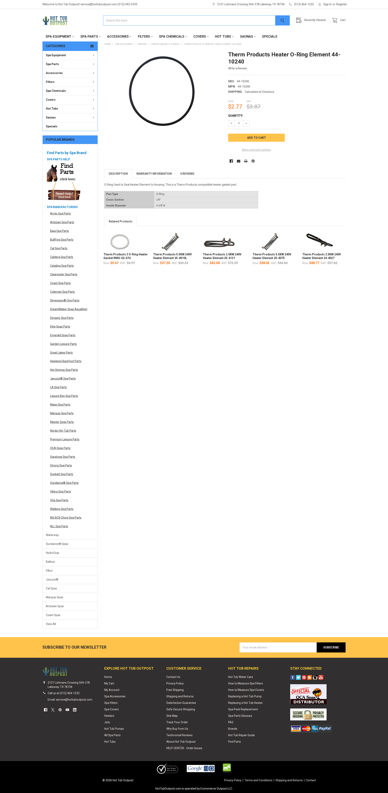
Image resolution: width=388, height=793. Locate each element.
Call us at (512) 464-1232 (64, 693)
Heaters (109, 715)
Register (341, 4)
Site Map (172, 715)
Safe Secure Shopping (180, 709)
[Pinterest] (253, 161)
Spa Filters (111, 702)
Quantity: (235, 115)
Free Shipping (175, 689)
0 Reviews (187, 173)
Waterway (52, 535)
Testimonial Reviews (179, 735)
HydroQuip (52, 552)
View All (51, 624)
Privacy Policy (175, 683)
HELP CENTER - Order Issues (184, 748)
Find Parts (234, 741)
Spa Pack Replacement (243, 709)
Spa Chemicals (171, 36)
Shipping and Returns (180, 696)
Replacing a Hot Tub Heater (245, 702)
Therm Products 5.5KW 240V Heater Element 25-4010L (172, 256)
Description (118, 173)
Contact (311, 780)
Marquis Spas (54, 597)
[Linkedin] (75, 710)
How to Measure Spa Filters (245, 683)
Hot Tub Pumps (114, 728)
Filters (144, 36)
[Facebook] (231, 161)
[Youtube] (67, 710)
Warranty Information (154, 173)
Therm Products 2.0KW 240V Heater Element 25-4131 (222, 256)
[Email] (238, 161)
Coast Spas (53, 615)
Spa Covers (111, 709)
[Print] (246, 161)
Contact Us (173, 677)
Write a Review (237, 68)
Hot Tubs (223, 36)
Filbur (49, 570)
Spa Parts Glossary (240, 715)
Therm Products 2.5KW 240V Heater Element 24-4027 (321, 256)
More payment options (256, 149)
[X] (53, 710)
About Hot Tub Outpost (181, 741)
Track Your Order (177, 722)
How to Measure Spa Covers (246, 689)
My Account (111, 689)
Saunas (246, 36)
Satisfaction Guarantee (181, 702)
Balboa (50, 561)
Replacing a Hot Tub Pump (245, 696)
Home (108, 677)
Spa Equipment (58, 36)
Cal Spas (51, 588)
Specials (269, 36)
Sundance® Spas (57, 544)
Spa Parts (89, 36)
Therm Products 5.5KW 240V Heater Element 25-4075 (272, 256)
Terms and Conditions (258, 780)
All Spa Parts (112, 735)
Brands (232, 728)
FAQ (230, 722)
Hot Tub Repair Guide (241, 735)
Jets (107, 722)
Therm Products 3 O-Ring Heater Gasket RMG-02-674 (125, 256)
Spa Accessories (114, 696)
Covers (199, 36)
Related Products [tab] (120, 221)
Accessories (118, 36)
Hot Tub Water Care (240, 677)
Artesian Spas (55, 606)
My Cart (109, 683)
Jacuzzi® (52, 579)
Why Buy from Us (177, 728)
